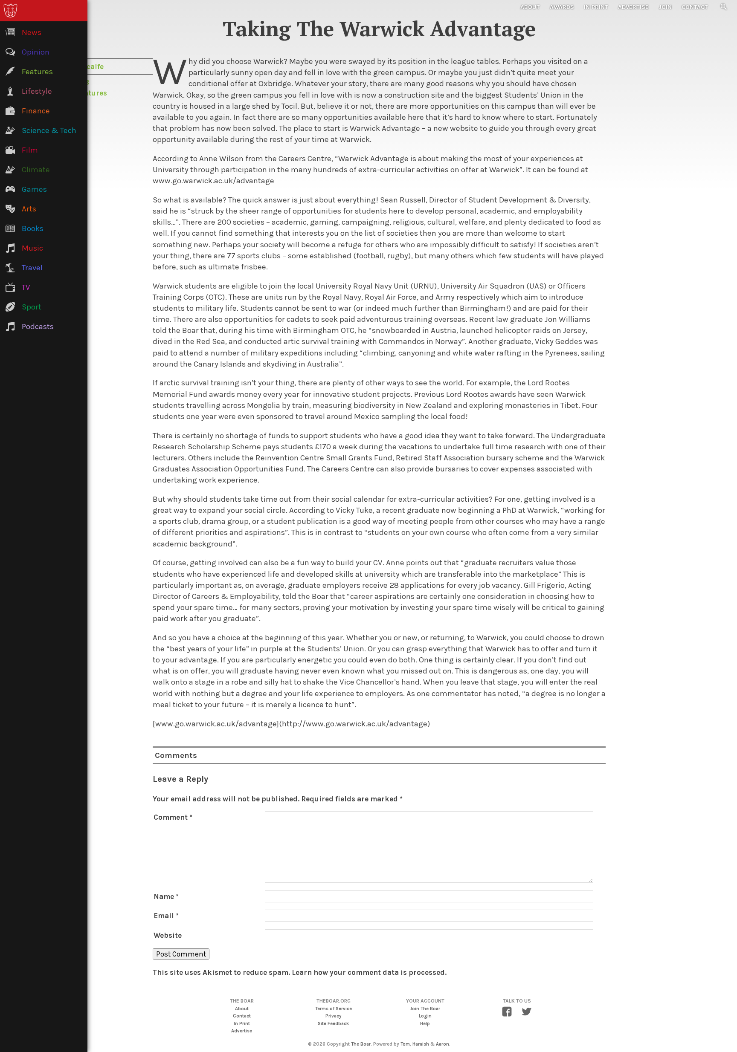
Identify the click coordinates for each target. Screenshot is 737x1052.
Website (168, 935)
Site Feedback (333, 1023)
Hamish (420, 1044)
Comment (173, 817)
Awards (562, 7)
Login (425, 1016)
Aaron (442, 1044)
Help (425, 1023)
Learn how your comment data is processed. (369, 972)
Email (166, 915)
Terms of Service (333, 1009)
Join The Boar (425, 1009)
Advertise (633, 7)
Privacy (333, 1016)
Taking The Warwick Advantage (379, 28)
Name (166, 896)
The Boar (361, 1044)
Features (91, 93)
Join (665, 7)
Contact (695, 7)
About (530, 7)
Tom (405, 1044)
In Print (596, 7)
